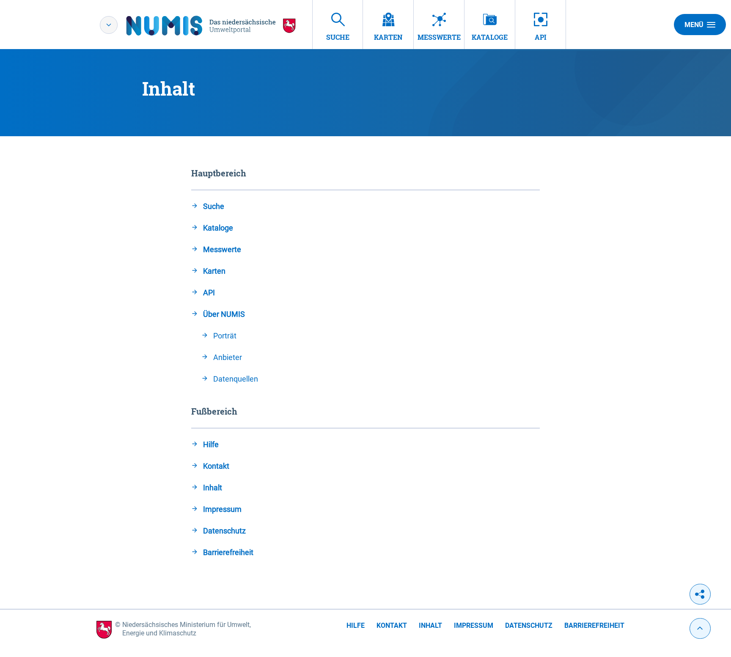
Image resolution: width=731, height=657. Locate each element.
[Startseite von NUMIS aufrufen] (211, 25)
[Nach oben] (700, 628)
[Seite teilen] (700, 594)
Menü (694, 25)
